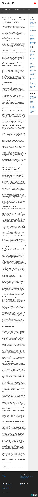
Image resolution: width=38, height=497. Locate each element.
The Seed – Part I (5, 468)
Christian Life (5, 465)
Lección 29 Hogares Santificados (32, 103)
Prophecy (32, 66)
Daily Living (32, 32)
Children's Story (33, 23)
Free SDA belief (33, 49)
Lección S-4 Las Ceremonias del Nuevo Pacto (33, 97)
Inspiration (32, 54)
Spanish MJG (32, 81)
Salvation (32, 70)
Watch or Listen (17, 9)
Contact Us (7, 12)
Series (31, 71)
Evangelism (32, 42)
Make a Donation (23, 484)
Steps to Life (8, 3)
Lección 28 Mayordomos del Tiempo (32, 107)
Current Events (33, 30)
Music (31, 63)
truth (6, 466)
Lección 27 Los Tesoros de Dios (33, 111)
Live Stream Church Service (7, 484)
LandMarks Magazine (24, 478)
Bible (31, 19)
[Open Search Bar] (34, 12)
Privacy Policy (35, 492)
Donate (2, 12)
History (31, 53)
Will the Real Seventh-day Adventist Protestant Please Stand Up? (13, 467)
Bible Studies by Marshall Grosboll (26, 476)
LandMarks (28, 9)
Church (31, 28)
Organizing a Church (5, 488)
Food (31, 47)
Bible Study (10, 9)
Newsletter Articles (23, 479)
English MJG (32, 39)
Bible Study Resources (24, 477)
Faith (31, 46)
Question (32, 67)
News (24, 9)
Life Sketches (32, 60)
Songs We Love (33, 78)
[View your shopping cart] (36, 12)
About (6, 9)
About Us (3, 475)
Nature (31, 64)
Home (2, 9)
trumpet (4, 466)
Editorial (32, 36)
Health (31, 51)
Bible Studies (22, 475)
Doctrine (31, 35)
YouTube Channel (5, 485)
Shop (33, 9)
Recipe (31, 69)
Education (32, 38)
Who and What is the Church (7, 487)
